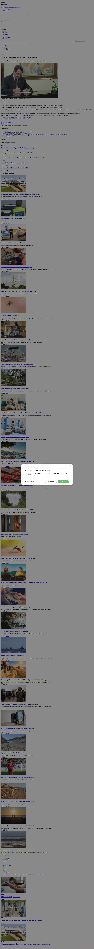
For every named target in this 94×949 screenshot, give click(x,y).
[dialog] (47, 474)
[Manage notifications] (91, 946)
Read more (47, 470)
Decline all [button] (51, 481)
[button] (29, 481)
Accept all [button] (63, 481)
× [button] (70, 465)
